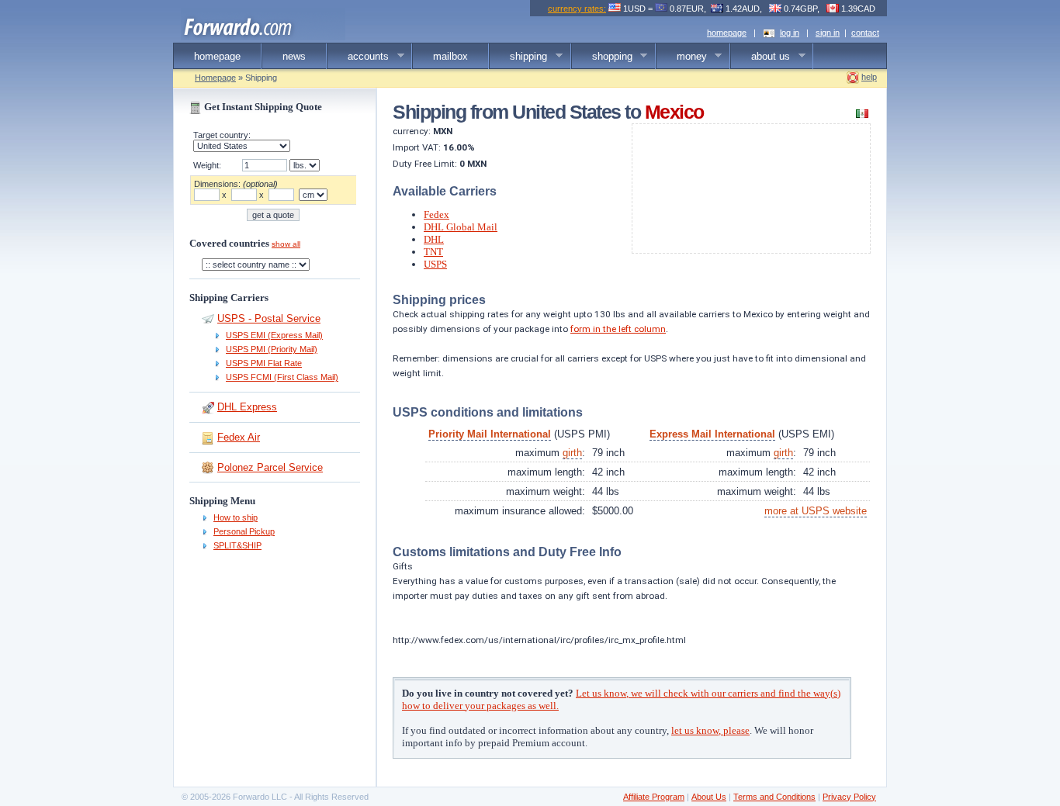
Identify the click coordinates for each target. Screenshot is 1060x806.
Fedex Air (238, 437)
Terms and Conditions (774, 796)
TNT (433, 252)
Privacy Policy (849, 796)
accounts (358, 56)
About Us (708, 796)
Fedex (436, 214)
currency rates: (577, 8)
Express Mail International (712, 434)
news (294, 56)
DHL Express (247, 407)
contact (865, 32)
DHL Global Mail (460, 227)
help (869, 76)
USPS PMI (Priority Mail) (271, 349)
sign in (828, 32)
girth (572, 452)
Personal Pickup (244, 531)
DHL (434, 239)
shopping (602, 56)
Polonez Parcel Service (270, 467)
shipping (518, 56)
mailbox (450, 56)
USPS (435, 264)
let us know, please (710, 730)
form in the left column (618, 328)
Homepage (215, 77)
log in (789, 32)
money (681, 56)
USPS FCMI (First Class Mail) (282, 377)
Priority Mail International (489, 434)
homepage (727, 32)
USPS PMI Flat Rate (264, 363)
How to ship (235, 517)
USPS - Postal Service (268, 318)
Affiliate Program (653, 796)
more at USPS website (815, 511)
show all (286, 244)
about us (760, 56)
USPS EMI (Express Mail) (274, 335)
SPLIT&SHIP (237, 545)
